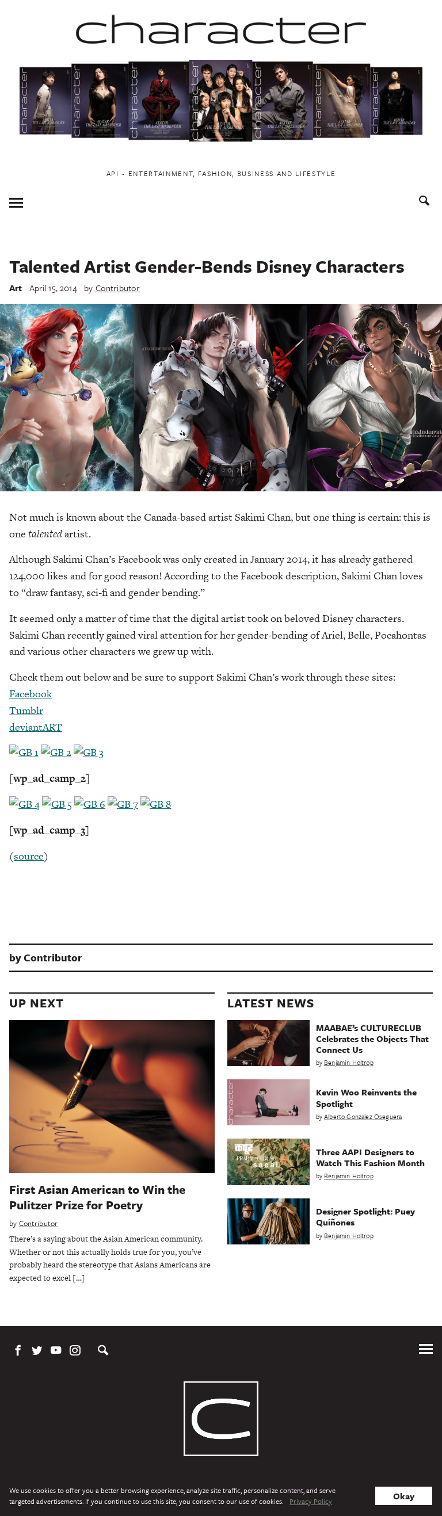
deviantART (35, 727)
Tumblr (26, 710)
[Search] (424, 202)
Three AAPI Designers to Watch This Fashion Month (370, 1157)
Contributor (118, 287)
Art (15, 287)
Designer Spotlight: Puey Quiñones (365, 1216)
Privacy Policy (310, 1501)
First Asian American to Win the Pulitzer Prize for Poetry (97, 1197)
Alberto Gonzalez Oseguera (363, 1116)
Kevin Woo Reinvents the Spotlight (366, 1097)
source (29, 856)
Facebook (30, 693)
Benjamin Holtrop (349, 1062)
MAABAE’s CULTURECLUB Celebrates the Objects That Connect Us (372, 1038)
